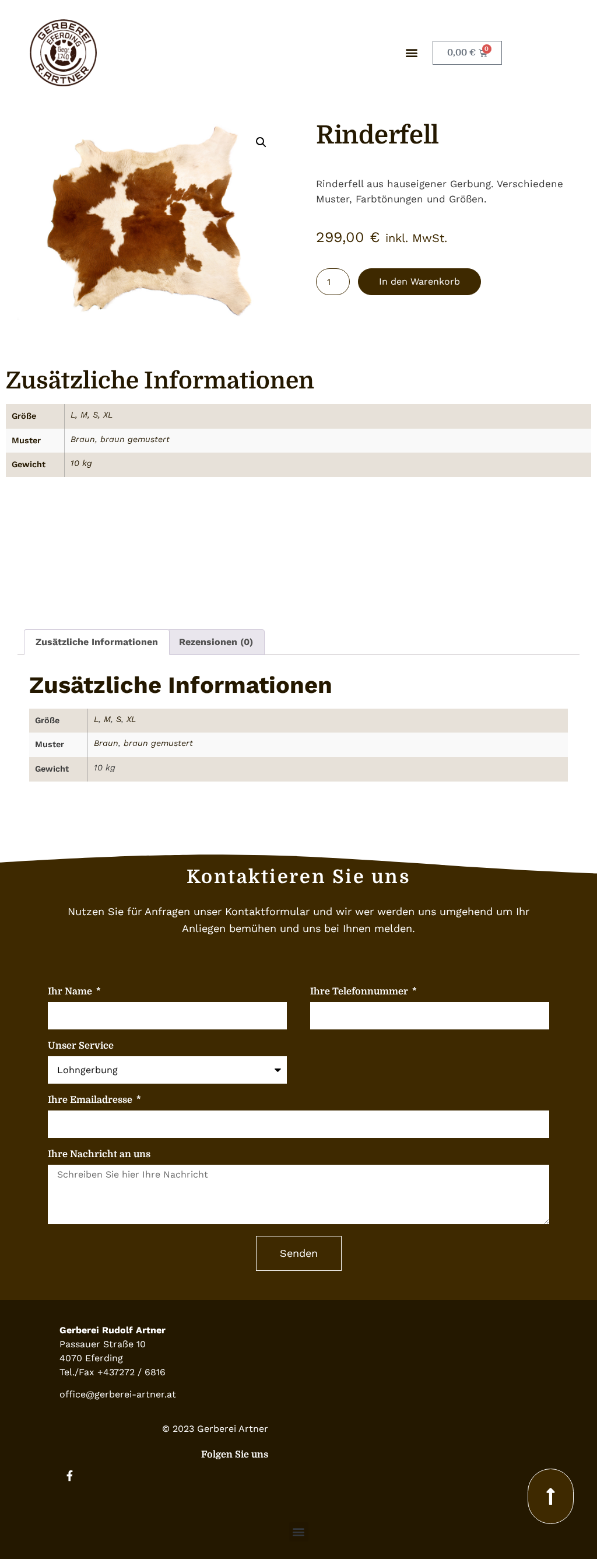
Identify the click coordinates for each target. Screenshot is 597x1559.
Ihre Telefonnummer (360, 992)
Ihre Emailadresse (91, 1100)
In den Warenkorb (419, 281)
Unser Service (81, 1046)
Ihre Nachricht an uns (99, 1154)
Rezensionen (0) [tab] (216, 641)
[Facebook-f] (69, 1475)
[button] (411, 52)
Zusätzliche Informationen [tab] (97, 641)
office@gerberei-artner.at (117, 1394)
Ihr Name (71, 992)
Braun (83, 439)
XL (108, 414)
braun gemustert (135, 439)
